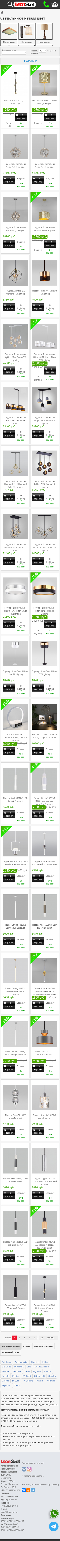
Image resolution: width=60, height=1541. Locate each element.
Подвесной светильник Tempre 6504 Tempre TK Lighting (44, 420)
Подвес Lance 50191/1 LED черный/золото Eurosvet (44, 1308)
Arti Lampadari (21, 1362)
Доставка (54, 1404)
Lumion (47, 1371)
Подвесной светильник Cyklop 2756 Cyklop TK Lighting (44, 484)
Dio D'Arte (6, 1366)
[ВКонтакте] (24, 1490)
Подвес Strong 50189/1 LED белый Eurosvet (15, 926)
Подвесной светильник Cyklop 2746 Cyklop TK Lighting (15, 357)
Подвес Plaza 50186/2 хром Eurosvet (15, 1117)
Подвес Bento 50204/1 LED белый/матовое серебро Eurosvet (44, 801)
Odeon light (39, 1376)
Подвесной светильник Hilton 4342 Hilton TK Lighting (15, 420)
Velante (39, 1380)
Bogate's (38, 123)
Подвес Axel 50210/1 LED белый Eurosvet (15, 799)
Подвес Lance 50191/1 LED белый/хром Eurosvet (44, 863)
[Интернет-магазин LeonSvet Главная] (27, 4)
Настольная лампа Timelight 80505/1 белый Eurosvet (15, 737)
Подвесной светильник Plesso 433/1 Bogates (15, 229)
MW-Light (26, 1376)
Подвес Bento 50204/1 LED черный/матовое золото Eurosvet (44, 1245)
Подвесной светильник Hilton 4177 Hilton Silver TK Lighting (44, 357)
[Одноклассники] (28, 1490)
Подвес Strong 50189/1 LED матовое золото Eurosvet (15, 991)
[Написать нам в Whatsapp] (54, 1514)
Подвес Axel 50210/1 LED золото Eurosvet (44, 926)
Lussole (5, 1376)
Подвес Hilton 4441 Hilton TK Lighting (44, 292)
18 (42, 1337)
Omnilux (52, 1376)
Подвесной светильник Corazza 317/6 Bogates (44, 229)
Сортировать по (9, 50)
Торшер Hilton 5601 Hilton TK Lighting (44, 673)
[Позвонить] (45, 4)
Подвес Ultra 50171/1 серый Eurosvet (44, 1053)
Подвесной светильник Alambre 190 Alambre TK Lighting (44, 547)
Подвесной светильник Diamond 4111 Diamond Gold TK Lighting (15, 484)
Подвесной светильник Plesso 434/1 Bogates (44, 165)
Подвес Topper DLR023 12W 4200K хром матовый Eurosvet (44, 1181)
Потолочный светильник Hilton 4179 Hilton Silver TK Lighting (15, 611)
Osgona (5, 1380)
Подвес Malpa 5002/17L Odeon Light (15, 102)
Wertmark (51, 1380)
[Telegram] (33, 1490)
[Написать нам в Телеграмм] (54, 1527)
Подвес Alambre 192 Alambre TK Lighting (15, 292)
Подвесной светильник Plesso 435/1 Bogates (15, 165)
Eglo (29, 1366)
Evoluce (5, 1371)
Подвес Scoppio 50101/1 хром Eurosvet (44, 1117)
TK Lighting (28, 1380)
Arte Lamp (7, 1362)
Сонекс (17, 1385)
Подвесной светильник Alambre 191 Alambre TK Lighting (15, 547)
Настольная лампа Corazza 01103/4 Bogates (44, 102)
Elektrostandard (41, 1366)
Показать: (34, 51)
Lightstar (37, 1371)
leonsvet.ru (6, 1478)
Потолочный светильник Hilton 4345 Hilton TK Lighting (44, 611)
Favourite (17, 1371)
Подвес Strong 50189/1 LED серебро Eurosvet (15, 1053)
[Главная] (2, 12)
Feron (27, 1371)
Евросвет (21, 749)
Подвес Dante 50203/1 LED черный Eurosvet (15, 1307)
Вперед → (52, 1337)
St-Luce (15, 1380)
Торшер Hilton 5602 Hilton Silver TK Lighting (15, 673)
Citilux (45, 1362)
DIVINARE (19, 1366)
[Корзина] (52, 4)
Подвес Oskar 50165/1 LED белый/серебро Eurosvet (15, 863)
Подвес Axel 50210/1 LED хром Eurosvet (15, 1180)
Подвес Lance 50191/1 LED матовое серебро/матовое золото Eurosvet (44, 991)
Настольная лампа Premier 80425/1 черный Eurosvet (44, 736)
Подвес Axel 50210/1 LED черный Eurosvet (15, 1243)
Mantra (15, 1376)
